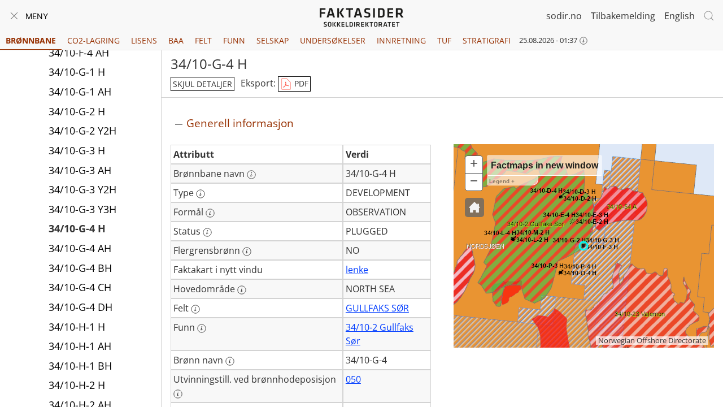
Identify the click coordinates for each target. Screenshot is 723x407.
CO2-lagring (93, 40)
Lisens (144, 40)
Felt (203, 40)
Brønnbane (31, 40)
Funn (234, 40)
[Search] (709, 16)
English (679, 16)
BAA (176, 40)
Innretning (401, 40)
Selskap (272, 40)
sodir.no (564, 16)
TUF (444, 40)
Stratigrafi (487, 40)
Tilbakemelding (623, 16)
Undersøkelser (332, 40)
